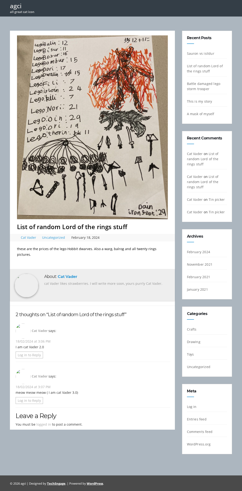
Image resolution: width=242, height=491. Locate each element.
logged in (43, 424)
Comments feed (200, 431)
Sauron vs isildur (200, 53)
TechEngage (56, 483)
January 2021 (197, 289)
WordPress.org (199, 444)
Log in (192, 406)
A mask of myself (200, 114)
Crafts (192, 329)
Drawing (193, 342)
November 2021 (200, 264)
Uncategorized (53, 237)
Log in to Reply (29, 355)
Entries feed (197, 419)
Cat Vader (29, 237)
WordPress (95, 483)
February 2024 (198, 252)
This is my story (199, 101)
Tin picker (217, 199)
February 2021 (198, 277)
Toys (190, 354)
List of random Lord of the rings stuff (203, 158)
